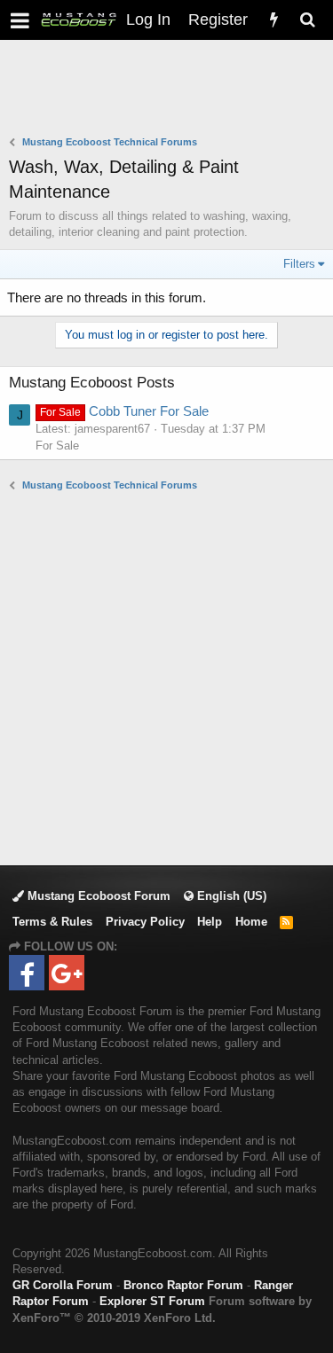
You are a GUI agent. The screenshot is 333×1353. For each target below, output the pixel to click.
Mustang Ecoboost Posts (92, 382)
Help (209, 921)
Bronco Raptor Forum (183, 1285)
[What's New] (273, 20)
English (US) (230, 896)
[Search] (307, 20)
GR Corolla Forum (62, 1285)
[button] (20, 20)
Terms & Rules (52, 921)
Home (251, 921)
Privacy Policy (145, 921)
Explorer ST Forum (152, 1301)
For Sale (57, 445)
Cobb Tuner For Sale (124, 410)
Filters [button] (299, 263)
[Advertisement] (171, 89)
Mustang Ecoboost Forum (97, 896)
